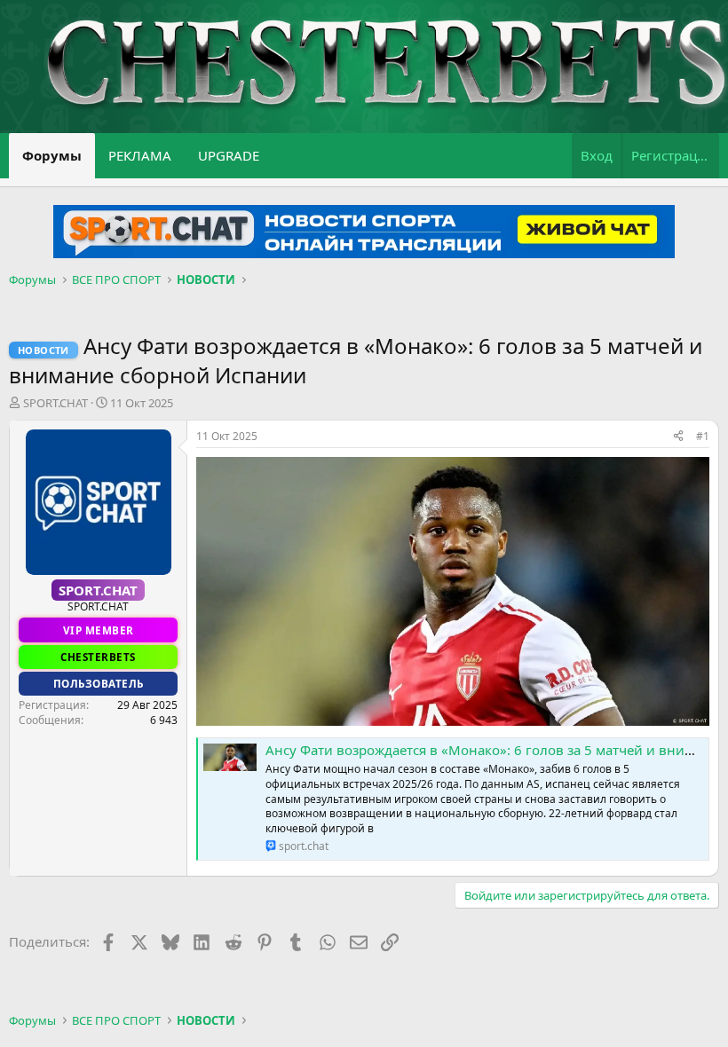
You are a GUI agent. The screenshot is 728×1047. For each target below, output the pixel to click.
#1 (702, 436)
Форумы (52, 155)
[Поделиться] (678, 437)
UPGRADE (228, 155)
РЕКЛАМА (139, 155)
